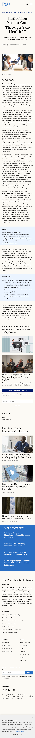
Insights (5, 639)
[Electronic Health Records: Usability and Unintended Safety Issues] (17, 345)
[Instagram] (6, 690)
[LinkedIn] (9, 690)
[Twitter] (11, 690)
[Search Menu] (27, 4)
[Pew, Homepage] (6, 4)
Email (3, 398)
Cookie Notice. (20, 731)
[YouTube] (14, 690)
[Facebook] (3, 690)
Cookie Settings (17, 734)
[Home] (17, 580)
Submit (17, 406)
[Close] (33, 718)
